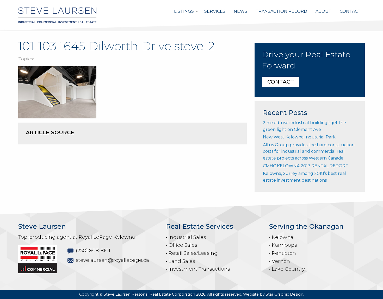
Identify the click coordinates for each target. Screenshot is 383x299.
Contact (350, 11)
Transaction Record (281, 11)
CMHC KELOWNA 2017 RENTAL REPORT (305, 165)
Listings (184, 11)
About (323, 11)
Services (214, 11)
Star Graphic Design (284, 294)
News (240, 11)
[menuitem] (185, 11)
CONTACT (280, 82)
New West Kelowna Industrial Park (299, 137)
